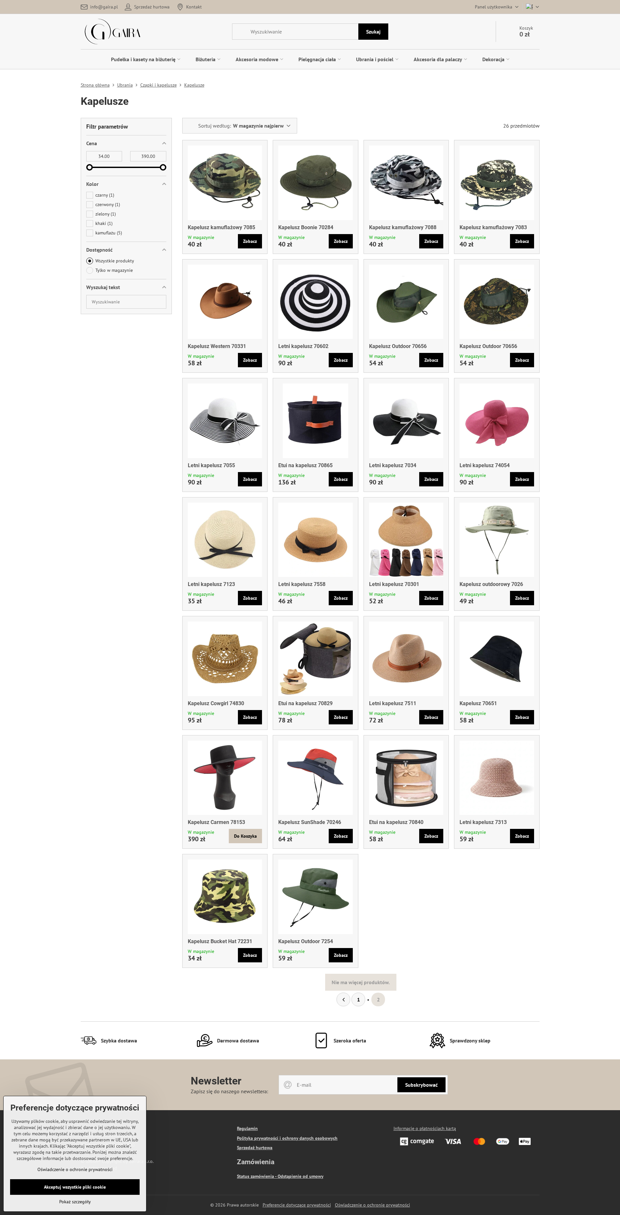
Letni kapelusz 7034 (392, 465)
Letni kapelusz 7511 (392, 703)
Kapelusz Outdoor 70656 (398, 346)
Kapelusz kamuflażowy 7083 (493, 227)
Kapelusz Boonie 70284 (305, 227)
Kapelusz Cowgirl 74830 (216, 703)
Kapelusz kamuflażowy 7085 (221, 227)
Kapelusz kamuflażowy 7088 (402, 227)
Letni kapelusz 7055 (211, 465)
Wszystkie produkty (114, 261)
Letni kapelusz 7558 (301, 584)
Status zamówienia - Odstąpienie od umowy (280, 1176)
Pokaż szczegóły (75, 1202)
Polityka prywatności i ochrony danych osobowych (287, 1138)
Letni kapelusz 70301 (394, 584)
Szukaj (373, 31)
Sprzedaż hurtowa (254, 1148)
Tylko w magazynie (114, 270)
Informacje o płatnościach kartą (424, 1128)
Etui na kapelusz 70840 (396, 822)
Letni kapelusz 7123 (211, 584)
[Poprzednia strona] (343, 999)
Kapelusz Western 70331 (217, 346)
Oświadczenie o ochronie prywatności (372, 1205)
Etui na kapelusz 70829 (305, 703)
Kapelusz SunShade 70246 (309, 822)
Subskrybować (421, 1085)
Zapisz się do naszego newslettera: (229, 1091)
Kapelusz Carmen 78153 (216, 822)
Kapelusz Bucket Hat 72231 (220, 941)
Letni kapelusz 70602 (303, 346)
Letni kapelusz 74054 (485, 465)
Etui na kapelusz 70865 (305, 465)
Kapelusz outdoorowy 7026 (491, 584)
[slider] (89, 167)
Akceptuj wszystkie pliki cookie (75, 1187)
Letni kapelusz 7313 (483, 822)
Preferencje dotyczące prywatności (297, 1205)
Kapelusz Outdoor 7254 (305, 941)
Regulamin (247, 1128)
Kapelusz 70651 (478, 703)
